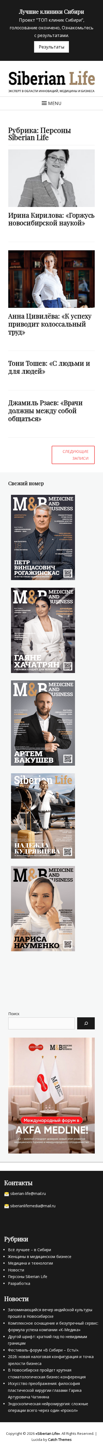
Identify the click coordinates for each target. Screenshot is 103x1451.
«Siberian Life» (47, 1433)
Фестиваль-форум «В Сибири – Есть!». (43, 1350)
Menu (55, 103)
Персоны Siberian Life (27, 1276)
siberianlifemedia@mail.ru (32, 1205)
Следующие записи (75, 455)
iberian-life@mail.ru (29, 1193)
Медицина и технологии (30, 1263)
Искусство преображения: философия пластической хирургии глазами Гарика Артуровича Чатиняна (45, 1390)
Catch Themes (60, 1439)
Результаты (51, 47)
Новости (16, 1270)
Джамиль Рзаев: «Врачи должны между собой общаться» (45, 410)
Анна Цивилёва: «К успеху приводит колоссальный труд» (49, 323)
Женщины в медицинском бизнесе (39, 1256)
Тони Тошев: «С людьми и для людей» (49, 367)
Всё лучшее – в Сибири (29, 1249)
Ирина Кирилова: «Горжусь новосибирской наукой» (51, 219)
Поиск (14, 1013)
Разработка (19, 1283)
